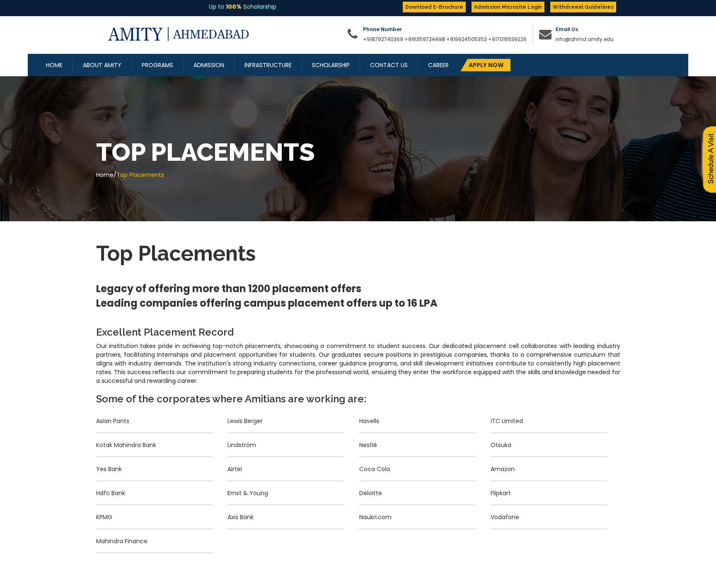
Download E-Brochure (434, 7)
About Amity (102, 65)
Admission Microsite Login (508, 7)
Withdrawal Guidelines (583, 7)
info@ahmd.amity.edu (585, 39)
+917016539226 (507, 39)
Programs (157, 65)
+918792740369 (383, 39)
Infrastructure (268, 65)
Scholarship (331, 65)
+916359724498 (424, 39)
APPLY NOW (486, 65)
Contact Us (389, 65)
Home (54, 65)
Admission (209, 65)
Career (438, 65)
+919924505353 (467, 39)
